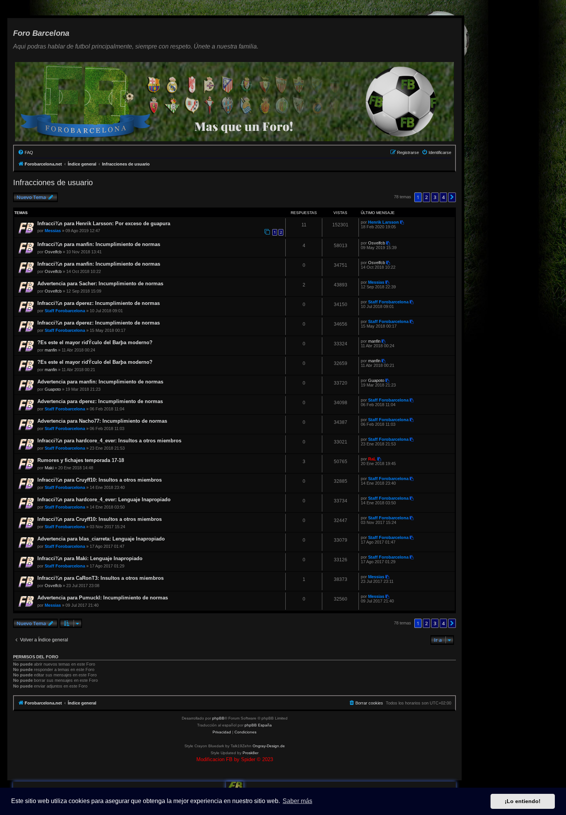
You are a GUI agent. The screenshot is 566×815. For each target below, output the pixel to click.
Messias (53, 230)
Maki (49, 467)
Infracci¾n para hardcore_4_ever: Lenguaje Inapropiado (104, 499)
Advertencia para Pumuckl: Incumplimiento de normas (102, 598)
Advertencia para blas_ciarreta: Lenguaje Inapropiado (101, 539)
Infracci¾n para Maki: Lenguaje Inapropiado (89, 558)
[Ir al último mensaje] (402, 222)
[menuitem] (25, 152)
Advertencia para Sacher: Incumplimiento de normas (100, 283)
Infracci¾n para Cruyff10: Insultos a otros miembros (99, 480)
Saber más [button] (297, 801)
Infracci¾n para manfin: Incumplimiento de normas (98, 244)
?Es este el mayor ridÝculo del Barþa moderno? (94, 342)
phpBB (218, 718)
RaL (372, 459)
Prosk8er (250, 753)
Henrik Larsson (383, 222)
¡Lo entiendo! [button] (523, 801)
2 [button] (426, 197)
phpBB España (258, 725)
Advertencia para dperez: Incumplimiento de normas (100, 401)
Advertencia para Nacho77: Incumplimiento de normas (102, 421)
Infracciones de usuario (53, 182)
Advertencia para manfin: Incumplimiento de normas (100, 382)
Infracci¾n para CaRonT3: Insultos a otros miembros (100, 578)
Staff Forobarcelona (65, 310)
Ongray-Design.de (269, 746)
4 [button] (443, 197)
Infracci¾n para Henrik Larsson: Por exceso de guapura (103, 223)
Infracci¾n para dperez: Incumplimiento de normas (98, 303)
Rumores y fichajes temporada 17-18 (80, 460)
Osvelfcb (53, 251)
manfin (51, 350)
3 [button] (435, 197)
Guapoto (53, 389)
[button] (452, 197)
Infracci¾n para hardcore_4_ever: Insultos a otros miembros (109, 440)
